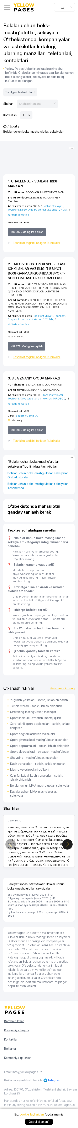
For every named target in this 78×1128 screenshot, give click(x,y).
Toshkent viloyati (53, 206)
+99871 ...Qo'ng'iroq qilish (26, 346)
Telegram (54, 1080)
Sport (13, 126)
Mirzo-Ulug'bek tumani (33, 209)
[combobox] (64, 7)
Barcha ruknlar (14, 1021)
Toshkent (13, 209)
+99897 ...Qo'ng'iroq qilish (26, 231)
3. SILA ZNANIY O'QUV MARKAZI (34, 378)
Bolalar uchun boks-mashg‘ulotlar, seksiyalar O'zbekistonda (37, 475)
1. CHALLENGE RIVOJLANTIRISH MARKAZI (33, 183)
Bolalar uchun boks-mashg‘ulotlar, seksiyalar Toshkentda (37, 486)
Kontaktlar (11, 1039)
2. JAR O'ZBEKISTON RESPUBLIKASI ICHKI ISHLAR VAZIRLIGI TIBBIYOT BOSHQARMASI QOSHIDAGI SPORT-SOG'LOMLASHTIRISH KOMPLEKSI (36, 271)
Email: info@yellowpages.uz (23, 1072)
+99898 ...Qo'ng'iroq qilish (26, 430)
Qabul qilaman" (39, 1121)
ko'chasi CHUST (57, 209)
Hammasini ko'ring (62, 688)
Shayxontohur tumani (20, 319)
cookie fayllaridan (32, 1114)
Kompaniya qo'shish (17, 1057)
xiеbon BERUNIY (43, 319)
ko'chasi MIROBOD (54, 398)
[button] (39, 243)
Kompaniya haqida (16, 1030)
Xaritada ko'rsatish (18, 214)
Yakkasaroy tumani (31, 398)
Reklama (10, 1048)
